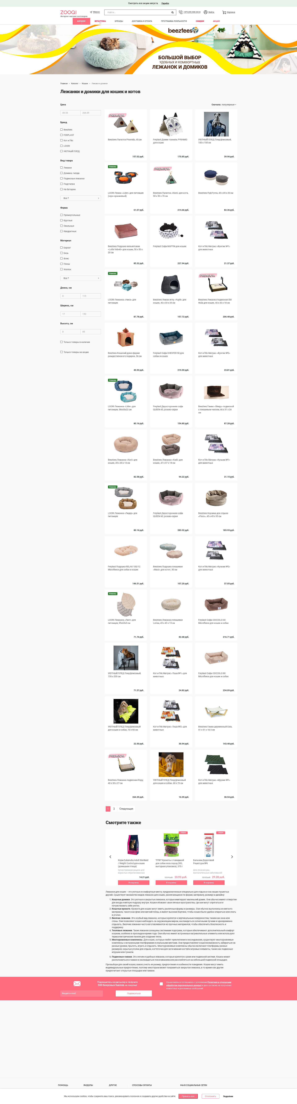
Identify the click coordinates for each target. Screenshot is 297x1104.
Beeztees (68, 129)
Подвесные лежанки (74, 178)
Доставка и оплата (142, 21)
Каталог (81, 21)
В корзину (126, 161)
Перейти (165, 3)
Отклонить (210, 1096)
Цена (63, 104)
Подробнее (228, 1096)
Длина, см (66, 287)
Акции (216, 21)
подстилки (69, 184)
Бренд (63, 122)
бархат (67, 247)
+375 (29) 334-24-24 (192, 12)
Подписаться (134, 993)
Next (232, 860)
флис (66, 258)
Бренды (119, 21)
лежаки (68, 167)
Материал (65, 240)
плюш (67, 264)
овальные (69, 226)
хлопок (67, 269)
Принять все (188, 1096)
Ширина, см (66, 305)
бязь (66, 253)
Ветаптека (100, 21)
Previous (112, 862)
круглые (68, 220)
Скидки (200, 21)
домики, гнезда (72, 173)
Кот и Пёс (68, 140)
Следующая (126, 808)
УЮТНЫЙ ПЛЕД (72, 151)
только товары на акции (76, 352)
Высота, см (66, 323)
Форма (64, 207)
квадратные (70, 231)
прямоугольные (72, 215)
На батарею (70, 189)
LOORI (67, 146)
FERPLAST (69, 135)
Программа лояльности (174, 21)
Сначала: (216, 104)
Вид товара (66, 160)
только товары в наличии (77, 342)
